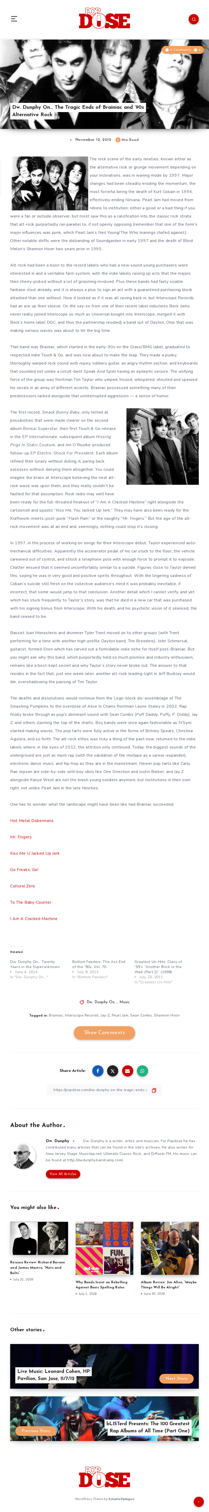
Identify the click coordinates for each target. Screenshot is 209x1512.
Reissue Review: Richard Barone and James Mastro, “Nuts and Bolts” (37, 1268)
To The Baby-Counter (30, 902)
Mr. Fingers (21, 837)
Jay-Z (105, 1015)
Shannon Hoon (167, 1015)
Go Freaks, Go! (24, 870)
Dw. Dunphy (57, 1141)
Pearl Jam (120, 1015)
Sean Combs (141, 1015)
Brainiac (56, 1015)
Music (125, 1002)
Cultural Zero (22, 886)
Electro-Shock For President (65, 453)
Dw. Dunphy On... (102, 1002)
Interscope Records (82, 1015)
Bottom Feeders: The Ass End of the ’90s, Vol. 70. (98, 964)
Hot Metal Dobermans (32, 821)
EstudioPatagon (121, 1499)
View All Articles (63, 1174)
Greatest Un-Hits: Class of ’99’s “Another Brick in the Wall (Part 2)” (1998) (158, 966)
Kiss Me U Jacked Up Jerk (35, 853)
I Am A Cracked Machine (33, 919)
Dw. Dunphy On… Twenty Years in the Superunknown (35, 964)
